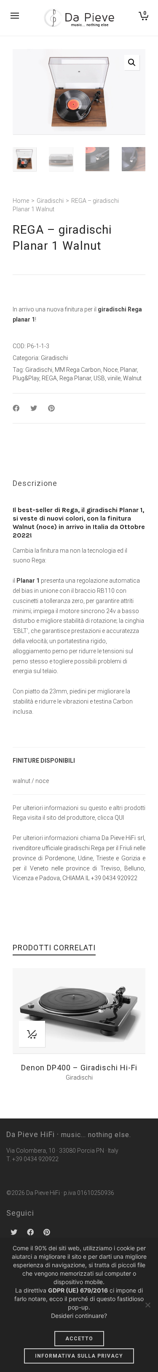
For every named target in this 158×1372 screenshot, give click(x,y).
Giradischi (50, 200)
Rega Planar (75, 378)
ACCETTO (79, 1339)
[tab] (35, 483)
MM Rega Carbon (78, 369)
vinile (114, 378)
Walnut (132, 378)
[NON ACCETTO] (147, 1305)
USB (99, 378)
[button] (131, 62)
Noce (110, 369)
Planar (128, 369)
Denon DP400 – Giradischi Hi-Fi (79, 1067)
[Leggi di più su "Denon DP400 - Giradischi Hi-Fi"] (32, 1034)
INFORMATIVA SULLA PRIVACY (79, 1356)
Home (21, 200)
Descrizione (35, 483)
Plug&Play (26, 378)
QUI (119, 817)
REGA (49, 378)
